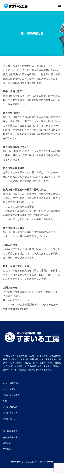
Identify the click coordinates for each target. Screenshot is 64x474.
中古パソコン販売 (11, 395)
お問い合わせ (9, 419)
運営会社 (7, 443)
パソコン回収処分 (11, 383)
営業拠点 (7, 449)
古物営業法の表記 (11, 437)
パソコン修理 (9, 389)
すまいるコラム (10, 413)
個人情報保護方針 (11, 431)
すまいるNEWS (10, 407)
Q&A (5, 401)
